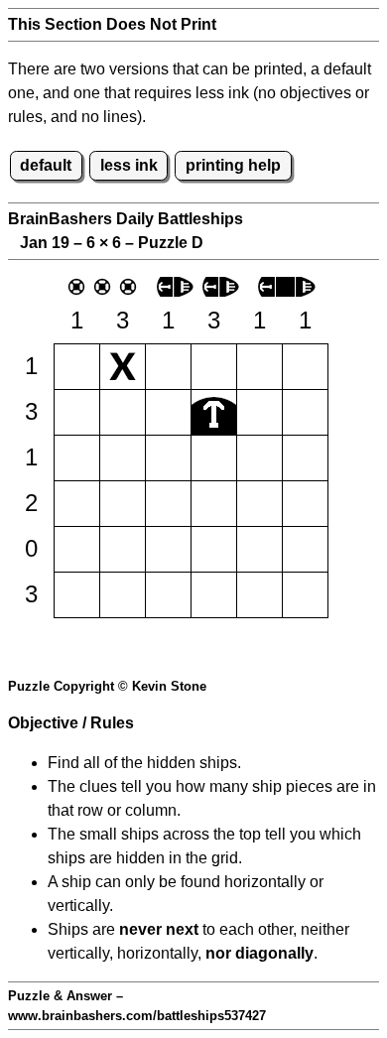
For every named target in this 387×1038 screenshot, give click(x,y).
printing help (233, 165)
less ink (129, 165)
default (45, 165)
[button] (77, 366)
